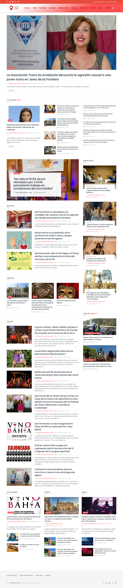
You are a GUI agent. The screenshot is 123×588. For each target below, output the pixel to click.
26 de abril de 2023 (13, 307)
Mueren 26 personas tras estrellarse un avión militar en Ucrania (98, 338)
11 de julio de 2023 (60, 262)
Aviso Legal (38, 575)
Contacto (48, 575)
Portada (27, 8)
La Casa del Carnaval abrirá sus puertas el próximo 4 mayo (17, 303)
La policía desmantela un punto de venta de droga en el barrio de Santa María (98, 141)
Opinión (108, 8)
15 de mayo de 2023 (89, 110)
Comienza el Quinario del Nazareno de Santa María (96, 260)
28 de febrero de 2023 (39, 312)
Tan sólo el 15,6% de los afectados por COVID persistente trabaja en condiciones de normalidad (32, 184)
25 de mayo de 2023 (33, 133)
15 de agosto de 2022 (64, 556)
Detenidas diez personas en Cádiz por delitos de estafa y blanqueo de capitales (23, 127)
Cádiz (35, 8)
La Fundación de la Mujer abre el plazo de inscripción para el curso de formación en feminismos (67, 122)
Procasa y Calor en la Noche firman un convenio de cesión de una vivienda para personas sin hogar (68, 109)
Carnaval (74, 8)
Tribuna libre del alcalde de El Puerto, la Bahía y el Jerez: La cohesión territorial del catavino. (61, 519)
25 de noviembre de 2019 (91, 369)
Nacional (52, 8)
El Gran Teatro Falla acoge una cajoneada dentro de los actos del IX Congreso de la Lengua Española (54, 448)
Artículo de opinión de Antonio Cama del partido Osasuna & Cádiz (67, 540)
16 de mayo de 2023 (63, 153)
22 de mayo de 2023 (63, 127)
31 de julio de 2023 (60, 336)
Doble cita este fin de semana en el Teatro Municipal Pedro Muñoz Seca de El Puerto (56, 375)
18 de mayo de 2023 (63, 142)
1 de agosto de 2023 (61, 221)
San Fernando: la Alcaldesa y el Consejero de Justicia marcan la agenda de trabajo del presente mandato (56, 215)
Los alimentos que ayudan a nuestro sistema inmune (30, 535)
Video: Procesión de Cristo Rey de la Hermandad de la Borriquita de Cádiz (97, 365)
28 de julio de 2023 (60, 241)
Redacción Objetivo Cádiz (17, 83)
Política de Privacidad (26, 575)
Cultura (92, 8)
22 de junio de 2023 (40, 192)
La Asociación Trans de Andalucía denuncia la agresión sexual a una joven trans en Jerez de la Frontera (59, 77)
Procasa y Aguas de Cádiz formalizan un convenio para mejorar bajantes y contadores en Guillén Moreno (67, 136)
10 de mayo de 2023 (60, 357)
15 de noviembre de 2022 (27, 538)
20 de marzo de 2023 (61, 478)
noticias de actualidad (92, 333)
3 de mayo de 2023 (92, 231)
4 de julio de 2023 (101, 555)
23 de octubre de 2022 (27, 549)
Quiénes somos (12, 575)
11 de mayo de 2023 (89, 136)
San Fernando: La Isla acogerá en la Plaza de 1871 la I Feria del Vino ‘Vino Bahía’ (54, 426)
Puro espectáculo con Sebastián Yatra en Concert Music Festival (105, 551)
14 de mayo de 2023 (89, 126)
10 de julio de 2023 (101, 543)
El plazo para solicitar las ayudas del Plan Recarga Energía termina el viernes (98, 115)
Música (100, 8)
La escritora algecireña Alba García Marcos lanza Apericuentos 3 (54, 353)
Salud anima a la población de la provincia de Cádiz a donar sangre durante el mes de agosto (53, 235)
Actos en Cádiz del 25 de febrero (66, 302)
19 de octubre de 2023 (33, 83)
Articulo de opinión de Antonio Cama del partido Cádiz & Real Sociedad (67, 551)
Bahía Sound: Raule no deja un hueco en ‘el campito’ (105, 539)
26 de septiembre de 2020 (91, 342)
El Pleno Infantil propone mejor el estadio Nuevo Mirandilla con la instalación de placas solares (99, 132)
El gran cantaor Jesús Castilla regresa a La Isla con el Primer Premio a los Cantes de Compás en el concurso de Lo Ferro (56, 330)
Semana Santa (63, 8)
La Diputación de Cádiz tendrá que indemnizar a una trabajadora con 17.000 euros (99, 107)
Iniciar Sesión (112, 2)
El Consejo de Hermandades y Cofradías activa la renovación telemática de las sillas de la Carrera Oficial (98, 296)
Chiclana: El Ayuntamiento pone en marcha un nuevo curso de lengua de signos (55, 472)
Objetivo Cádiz (15, 583)
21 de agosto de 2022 (64, 545)
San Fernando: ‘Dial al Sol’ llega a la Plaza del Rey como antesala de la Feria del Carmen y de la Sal (57, 256)
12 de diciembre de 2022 (51, 526)
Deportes (83, 8)
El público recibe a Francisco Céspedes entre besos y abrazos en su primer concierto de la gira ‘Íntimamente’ (99, 519)
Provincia (43, 8)
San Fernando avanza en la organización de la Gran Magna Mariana (98, 190)
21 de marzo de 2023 (61, 432)
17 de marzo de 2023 (93, 265)
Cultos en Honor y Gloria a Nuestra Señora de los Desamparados (99, 225)
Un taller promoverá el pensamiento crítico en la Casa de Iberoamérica (99, 123)
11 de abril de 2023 (60, 411)
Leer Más (11, 90)
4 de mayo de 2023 (60, 381)
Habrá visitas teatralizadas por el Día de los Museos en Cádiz (67, 149)
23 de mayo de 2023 (63, 114)
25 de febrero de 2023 (64, 305)
